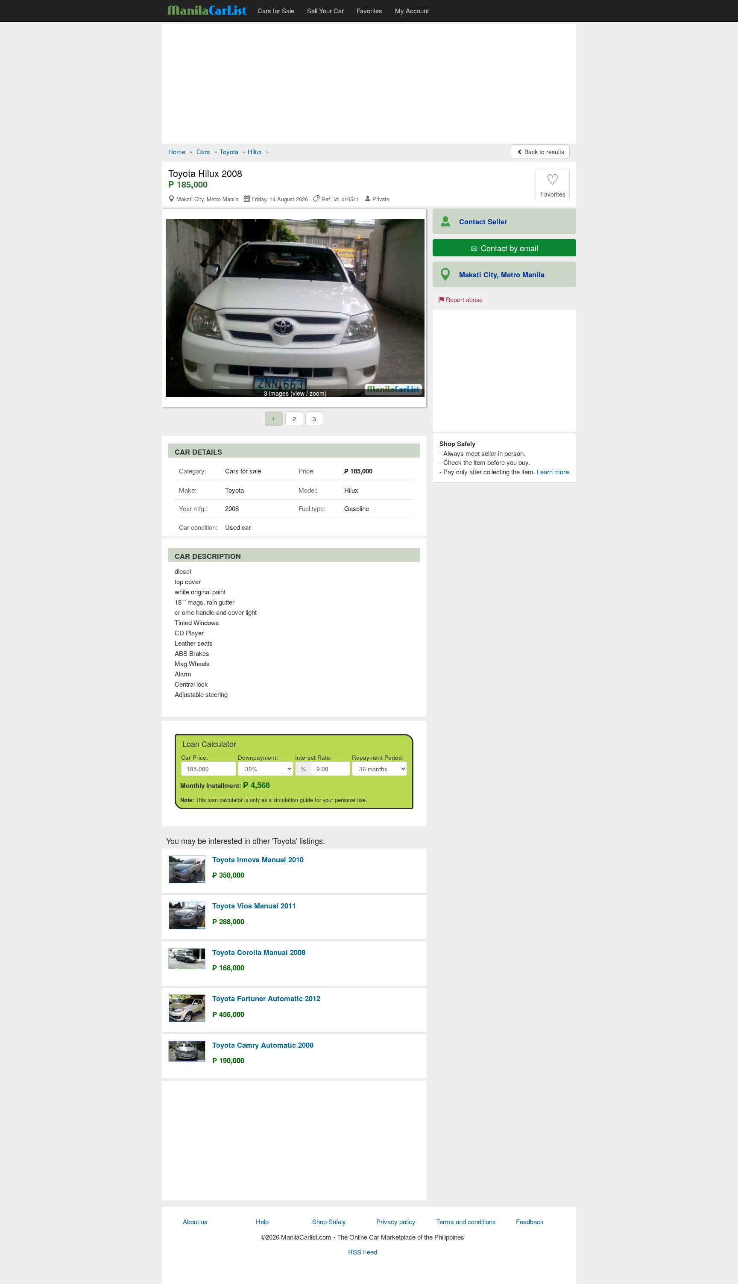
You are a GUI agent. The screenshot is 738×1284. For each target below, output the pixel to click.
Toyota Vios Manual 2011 (254, 905)
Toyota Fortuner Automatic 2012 (266, 998)
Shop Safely (329, 1221)
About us (195, 1221)
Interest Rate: (313, 757)
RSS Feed (362, 1251)
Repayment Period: (378, 757)
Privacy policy (396, 1221)
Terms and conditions (466, 1221)
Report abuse (463, 299)
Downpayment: (258, 757)
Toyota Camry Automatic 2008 (262, 1045)
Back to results (543, 151)
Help (262, 1221)
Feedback (530, 1221)
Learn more (553, 471)
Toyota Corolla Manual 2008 (258, 952)
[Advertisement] (369, 84)
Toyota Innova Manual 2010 (258, 859)
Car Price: (194, 757)
